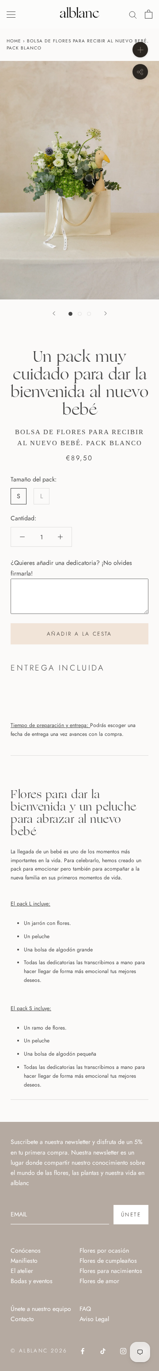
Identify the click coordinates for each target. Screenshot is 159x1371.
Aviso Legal (94, 1318)
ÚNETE (131, 1215)
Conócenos (26, 1250)
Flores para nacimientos (111, 1270)
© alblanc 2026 (39, 1351)
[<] (54, 313)
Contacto (22, 1318)
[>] (105, 313)
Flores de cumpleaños (108, 1260)
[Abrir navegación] (11, 14)
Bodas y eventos (32, 1280)
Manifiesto (24, 1260)
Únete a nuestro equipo (41, 1308)
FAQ (85, 1308)
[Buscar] (133, 14)
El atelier (22, 1270)
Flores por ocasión (104, 1250)
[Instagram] (123, 1350)
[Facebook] (83, 1350)
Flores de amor (99, 1280)
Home (14, 41)
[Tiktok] (103, 1350)
